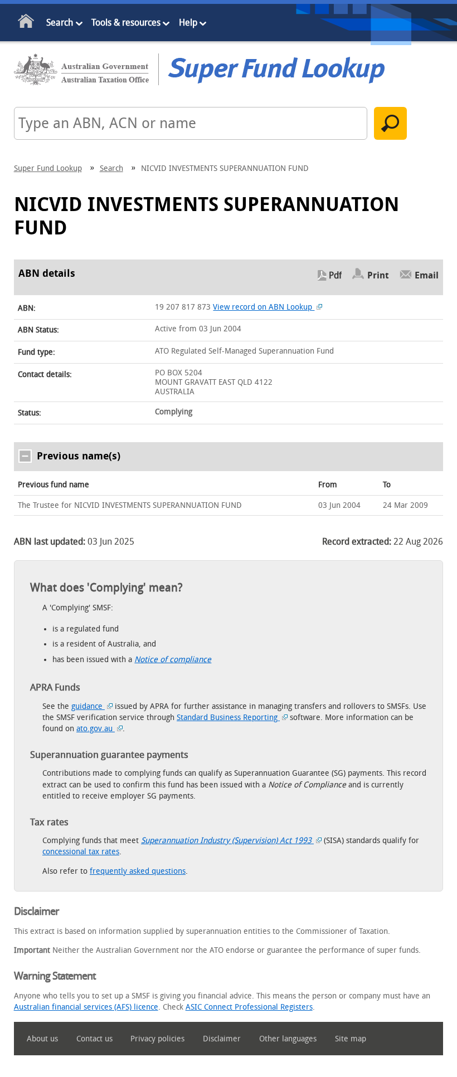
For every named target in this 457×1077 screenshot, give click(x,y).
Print (378, 275)
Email (427, 275)
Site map (350, 1039)
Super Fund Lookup (48, 168)
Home (26, 23)
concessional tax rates (80, 851)
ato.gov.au (95, 728)
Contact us (94, 1039)
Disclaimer (222, 1039)
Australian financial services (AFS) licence (86, 1007)
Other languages (288, 1039)
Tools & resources (126, 22)
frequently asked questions (138, 871)
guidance (88, 706)
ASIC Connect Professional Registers (249, 1007)
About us (42, 1039)
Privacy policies (157, 1039)
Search (59, 22)
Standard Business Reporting (228, 717)
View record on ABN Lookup (263, 307)
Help (188, 22)
